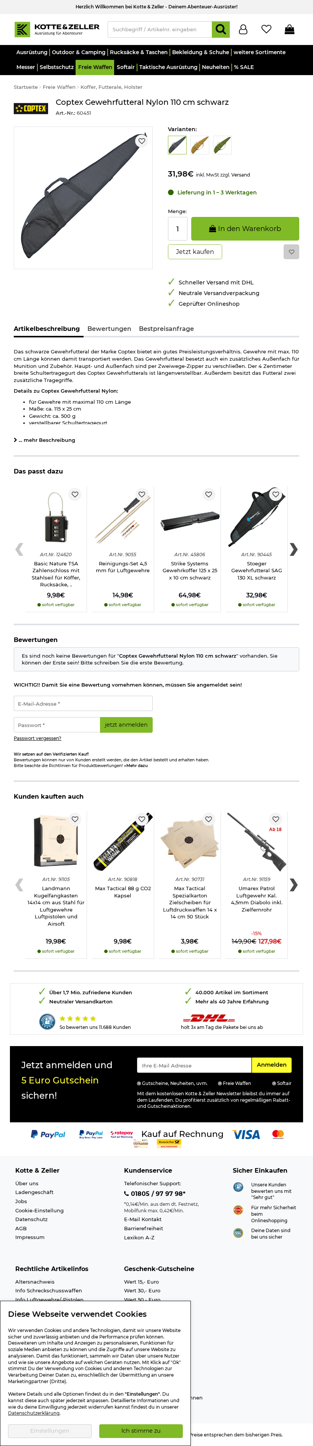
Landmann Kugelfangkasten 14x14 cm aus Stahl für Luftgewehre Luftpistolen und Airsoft (55, 906)
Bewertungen (109, 328)
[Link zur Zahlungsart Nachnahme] (169, 1143)
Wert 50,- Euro (142, 1300)
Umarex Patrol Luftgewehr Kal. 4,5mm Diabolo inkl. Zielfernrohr (256, 899)
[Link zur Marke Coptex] (31, 108)
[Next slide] (294, 549)
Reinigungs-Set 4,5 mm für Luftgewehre (123, 567)
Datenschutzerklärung (34, 1413)
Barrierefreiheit (143, 1228)
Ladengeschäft (34, 1192)
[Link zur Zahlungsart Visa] (246, 1134)
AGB (21, 1228)
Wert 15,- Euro (141, 1282)
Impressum (30, 1237)
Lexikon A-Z (139, 1237)
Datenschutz (31, 1219)
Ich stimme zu (141, 1430)
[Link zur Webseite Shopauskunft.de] (238, 1186)
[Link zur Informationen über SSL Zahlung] (238, 1232)
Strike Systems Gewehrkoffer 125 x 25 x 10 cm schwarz (190, 570)
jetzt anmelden (126, 724)
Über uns (27, 1183)
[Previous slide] (19, 549)
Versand (240, 175)
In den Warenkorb (248, 228)
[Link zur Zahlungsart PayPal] (48, 1134)
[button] (31, 52)
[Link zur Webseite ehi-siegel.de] (238, 1209)
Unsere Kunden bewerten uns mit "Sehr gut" (271, 1191)
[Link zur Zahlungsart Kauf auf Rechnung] (182, 1134)
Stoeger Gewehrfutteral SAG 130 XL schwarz (256, 570)
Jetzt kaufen (195, 251)
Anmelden (274, 1064)
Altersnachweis (35, 1282)
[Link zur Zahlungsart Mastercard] (278, 1134)
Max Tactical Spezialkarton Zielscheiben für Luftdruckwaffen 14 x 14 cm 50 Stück (190, 902)
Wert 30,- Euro (142, 1290)
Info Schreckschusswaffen (48, 1290)
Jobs (21, 1201)
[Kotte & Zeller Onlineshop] (57, 29)
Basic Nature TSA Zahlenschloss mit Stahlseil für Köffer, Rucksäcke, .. (56, 574)
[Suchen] (221, 29)
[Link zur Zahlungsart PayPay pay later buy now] (91, 1134)
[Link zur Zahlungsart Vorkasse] (140, 1143)
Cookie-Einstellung (39, 1210)
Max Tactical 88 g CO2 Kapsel (123, 892)
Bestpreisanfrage (166, 328)
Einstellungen (49, 1430)
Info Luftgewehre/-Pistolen (49, 1300)
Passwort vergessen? (37, 738)
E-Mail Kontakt (142, 1219)
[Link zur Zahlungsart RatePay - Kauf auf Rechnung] (122, 1134)
